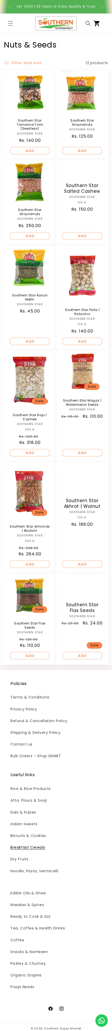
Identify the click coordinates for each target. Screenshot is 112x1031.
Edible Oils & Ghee (28, 893)
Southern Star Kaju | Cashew (30, 417)
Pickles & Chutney (28, 963)
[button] (10, 23)
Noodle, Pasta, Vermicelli (34, 871)
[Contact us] (101, 1020)
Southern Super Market (62, 1028)
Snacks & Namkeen (29, 951)
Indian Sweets (24, 824)
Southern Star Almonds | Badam (30, 528)
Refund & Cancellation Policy (38, 720)
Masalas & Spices (27, 904)
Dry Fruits (19, 859)
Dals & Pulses (23, 812)
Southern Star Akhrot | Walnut (82, 503)
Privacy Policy (23, 709)
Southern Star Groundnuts (82, 123)
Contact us (21, 744)
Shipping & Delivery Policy (35, 732)
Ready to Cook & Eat (30, 916)
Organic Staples (26, 975)
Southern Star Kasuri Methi (30, 297)
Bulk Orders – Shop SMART (35, 756)
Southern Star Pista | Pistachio (82, 312)
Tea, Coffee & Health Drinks (37, 928)
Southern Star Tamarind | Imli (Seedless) (30, 125)
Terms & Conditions (29, 697)
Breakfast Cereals (27, 847)
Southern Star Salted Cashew (82, 188)
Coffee (17, 940)
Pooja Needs (22, 986)
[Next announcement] (102, 6)
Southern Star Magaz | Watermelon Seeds (82, 402)
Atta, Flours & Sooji (28, 800)
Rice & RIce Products (30, 788)
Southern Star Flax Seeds (30, 625)
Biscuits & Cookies (28, 835)
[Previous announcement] (9, 6)
